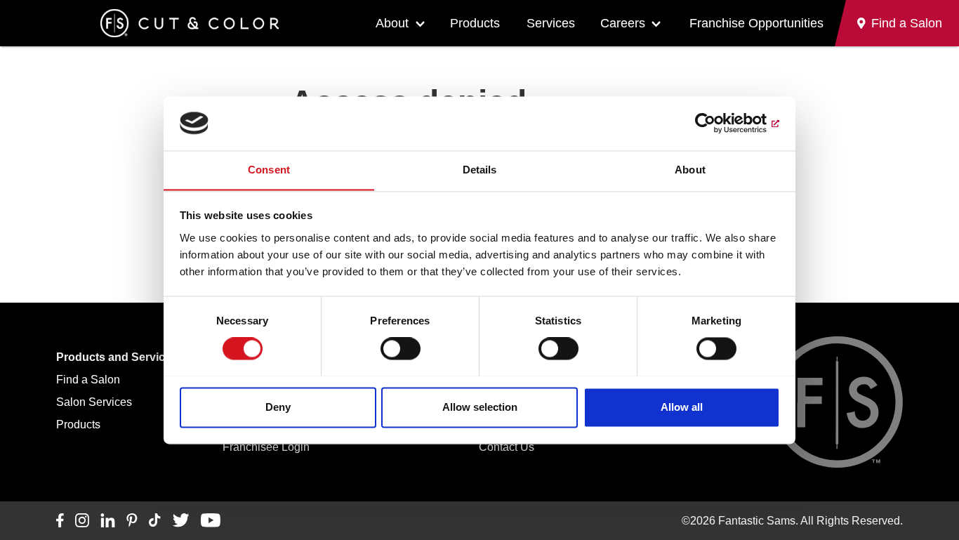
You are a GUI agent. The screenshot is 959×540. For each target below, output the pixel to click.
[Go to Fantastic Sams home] (189, 23)
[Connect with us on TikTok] (155, 521)
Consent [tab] (269, 170)
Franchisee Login (266, 447)
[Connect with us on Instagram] (82, 521)
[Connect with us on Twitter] (181, 521)
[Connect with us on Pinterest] (132, 521)
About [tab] (690, 170)
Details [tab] (480, 170)
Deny (278, 407)
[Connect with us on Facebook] (60, 521)
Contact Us (506, 447)
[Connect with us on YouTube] (210, 521)
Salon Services (94, 402)
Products (475, 23)
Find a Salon (88, 380)
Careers (622, 23)
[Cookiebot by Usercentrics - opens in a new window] (718, 122)
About (392, 23)
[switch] (401, 348)
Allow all (682, 407)
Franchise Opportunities (756, 23)
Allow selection (479, 407)
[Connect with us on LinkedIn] (107, 521)
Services (551, 23)
